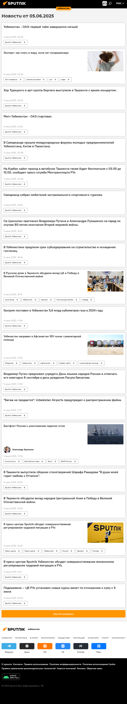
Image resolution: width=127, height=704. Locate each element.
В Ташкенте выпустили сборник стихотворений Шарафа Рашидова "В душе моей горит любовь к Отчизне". (61, 474)
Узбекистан (27, 299)
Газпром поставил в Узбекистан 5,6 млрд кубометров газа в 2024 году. (53, 310)
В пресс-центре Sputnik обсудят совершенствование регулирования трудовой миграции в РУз (37, 526)
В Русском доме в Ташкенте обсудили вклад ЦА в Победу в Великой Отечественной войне (41, 274)
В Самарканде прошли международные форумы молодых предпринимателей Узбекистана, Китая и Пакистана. (59, 144)
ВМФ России (66, 461)
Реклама (81, 668)
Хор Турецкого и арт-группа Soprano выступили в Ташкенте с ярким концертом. (60, 90)
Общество (9, 363)
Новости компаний (66, 668)
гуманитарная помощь (88, 363)
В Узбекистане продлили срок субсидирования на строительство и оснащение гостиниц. (60, 249)
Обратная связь (94, 668)
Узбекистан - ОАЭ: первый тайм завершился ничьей (41, 27)
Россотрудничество (65, 299)
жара (63, 79)
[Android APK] (11, 677)
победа (85, 299)
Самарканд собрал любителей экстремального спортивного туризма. (53, 195)
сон (50, 79)
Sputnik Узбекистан (13, 42)
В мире (34, 637)
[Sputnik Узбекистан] (15, 6)
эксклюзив (9, 299)
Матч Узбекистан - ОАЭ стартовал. (28, 116)
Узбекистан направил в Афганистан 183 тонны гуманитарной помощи (42, 338)
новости (7, 637)
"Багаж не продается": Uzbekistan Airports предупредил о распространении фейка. (63, 400)
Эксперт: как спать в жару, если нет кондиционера (36, 52)
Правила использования (36, 664)
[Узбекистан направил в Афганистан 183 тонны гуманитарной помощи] (105, 345)
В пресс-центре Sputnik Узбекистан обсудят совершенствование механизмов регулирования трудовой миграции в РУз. (59, 563)
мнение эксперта (33, 79)
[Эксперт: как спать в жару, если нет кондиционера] (105, 61)
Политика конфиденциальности (65, 664)
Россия (65, 551)
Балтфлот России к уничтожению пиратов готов (34, 426)
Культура (93, 637)
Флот (50, 461)
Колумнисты (10, 461)
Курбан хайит (65, 363)
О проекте (7, 664)
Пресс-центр (10, 551)
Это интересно (11, 79)
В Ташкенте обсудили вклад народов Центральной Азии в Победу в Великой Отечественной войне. (58, 500)
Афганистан (45, 363)
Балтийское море (31, 461)
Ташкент (44, 299)
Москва (95, 551)
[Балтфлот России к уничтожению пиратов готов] (105, 434)
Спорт (105, 637)
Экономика (48, 637)
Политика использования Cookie (99, 664)
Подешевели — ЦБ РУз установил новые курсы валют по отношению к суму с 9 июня (60, 589)
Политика (21, 637)
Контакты (18, 664)
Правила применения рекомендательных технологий (29, 668)
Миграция (79, 637)
